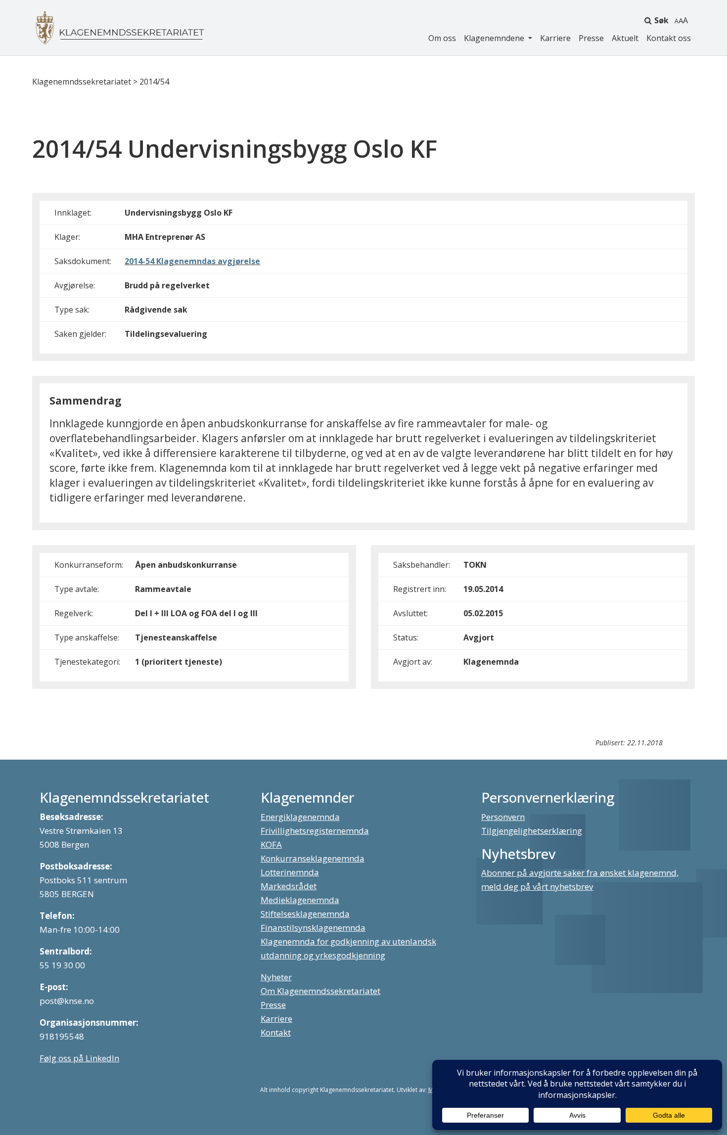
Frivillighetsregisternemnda (315, 830)
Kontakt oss (668, 38)
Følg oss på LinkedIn (79, 1058)
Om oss (442, 38)
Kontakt (276, 1032)
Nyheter (276, 977)
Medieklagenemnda (300, 900)
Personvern (503, 816)
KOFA (271, 844)
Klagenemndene (495, 38)
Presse (591, 38)
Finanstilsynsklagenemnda (313, 927)
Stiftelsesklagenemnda (305, 913)
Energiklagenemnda (300, 816)
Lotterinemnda (290, 872)
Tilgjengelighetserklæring (531, 830)
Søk (661, 20)
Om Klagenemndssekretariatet (320, 991)
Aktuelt (625, 38)
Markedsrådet (289, 886)
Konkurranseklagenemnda (312, 858)
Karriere (555, 38)
